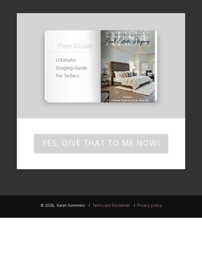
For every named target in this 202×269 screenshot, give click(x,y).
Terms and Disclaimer (111, 205)
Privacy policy (149, 205)
